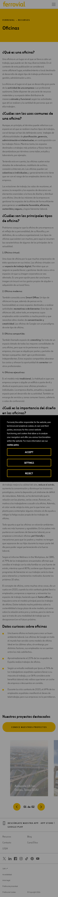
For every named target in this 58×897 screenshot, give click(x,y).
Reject (29, 473)
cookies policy (13, 444)
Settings (29, 462)
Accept (29, 452)
